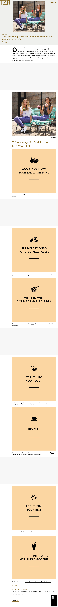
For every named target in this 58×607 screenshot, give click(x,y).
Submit (14, 600)
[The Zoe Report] (5, 2)
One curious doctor (22, 48)
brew (52, 452)
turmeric (41, 48)
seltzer (32, 324)
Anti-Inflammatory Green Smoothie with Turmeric (38, 581)
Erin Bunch (5, 42)
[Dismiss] (56, 596)
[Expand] (52, 596)
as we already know (38, 532)
